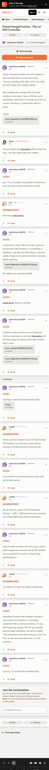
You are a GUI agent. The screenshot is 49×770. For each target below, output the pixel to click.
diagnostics (25, 149)
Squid (11, 141)
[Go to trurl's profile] (4, 203)
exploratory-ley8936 (15, 42)
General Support (38, 42)
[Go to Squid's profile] (4, 142)
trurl (10, 202)
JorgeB (12, 427)
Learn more (5, 4)
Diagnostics (37, 336)
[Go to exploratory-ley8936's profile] (3, 42)
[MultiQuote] (3, 132)
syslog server (18, 215)
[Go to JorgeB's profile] (4, 428)
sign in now (14, 696)
